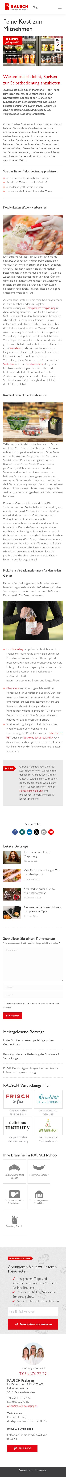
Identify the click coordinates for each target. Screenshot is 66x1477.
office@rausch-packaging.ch (22, 1405)
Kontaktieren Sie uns (31, 790)
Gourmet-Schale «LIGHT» (38, 737)
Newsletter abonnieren (36, 1324)
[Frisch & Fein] (18, 1106)
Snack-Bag (17, 649)
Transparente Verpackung (40, 308)
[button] (15, 832)
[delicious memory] (18, 1133)
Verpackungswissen (13, 55)
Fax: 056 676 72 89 (18, 1401)
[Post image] (12, 857)
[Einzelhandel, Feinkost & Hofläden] (39, 1207)
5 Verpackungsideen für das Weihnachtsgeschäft (39, 891)
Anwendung (11, 51)
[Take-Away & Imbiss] (14, 1232)
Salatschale (9, 364)
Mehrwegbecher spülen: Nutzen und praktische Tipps (42, 909)
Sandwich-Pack (35, 364)
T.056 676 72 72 (33, 1373)
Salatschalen (15, 348)
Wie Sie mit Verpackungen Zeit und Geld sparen (42, 872)
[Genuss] (48, 1106)
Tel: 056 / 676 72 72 (18, 1397)
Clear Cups (12, 688)
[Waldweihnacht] (48, 1133)
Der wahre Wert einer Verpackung (37, 854)
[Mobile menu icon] (60, 7)
